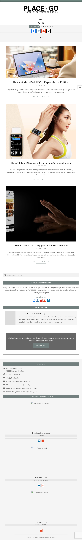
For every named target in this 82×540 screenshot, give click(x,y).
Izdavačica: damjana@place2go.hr (18, 381)
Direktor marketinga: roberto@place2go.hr (21, 388)
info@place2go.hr (12, 378)
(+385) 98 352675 (13, 374)
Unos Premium (39, 537)
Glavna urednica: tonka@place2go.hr (19, 385)
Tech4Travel (42, 86)
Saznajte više (41, 96)
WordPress (52, 537)
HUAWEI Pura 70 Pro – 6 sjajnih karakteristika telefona (41, 245)
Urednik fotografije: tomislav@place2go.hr (21, 392)
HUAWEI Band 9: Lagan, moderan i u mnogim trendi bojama (41, 163)
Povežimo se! (41, 297)
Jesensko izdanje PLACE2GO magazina (33, 314)
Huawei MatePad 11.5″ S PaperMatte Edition (41, 82)
